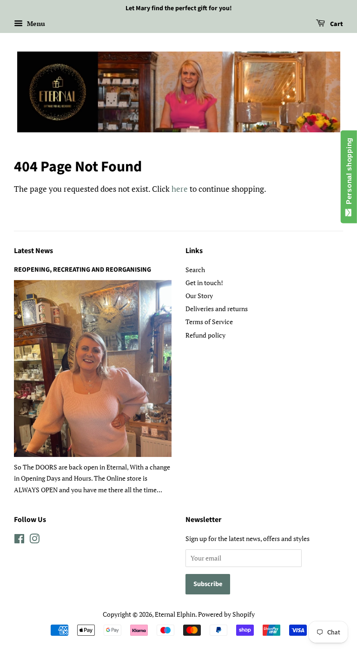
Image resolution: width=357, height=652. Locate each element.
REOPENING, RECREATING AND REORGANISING (82, 269)
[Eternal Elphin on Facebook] (19, 540)
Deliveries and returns (216, 308)
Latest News (33, 251)
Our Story (199, 295)
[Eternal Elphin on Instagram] (34, 540)
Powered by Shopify (226, 614)
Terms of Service (209, 321)
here (180, 188)
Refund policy (205, 335)
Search (195, 269)
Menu (35, 23)
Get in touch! (204, 282)
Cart (336, 24)
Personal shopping (349, 173)
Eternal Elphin (175, 614)
